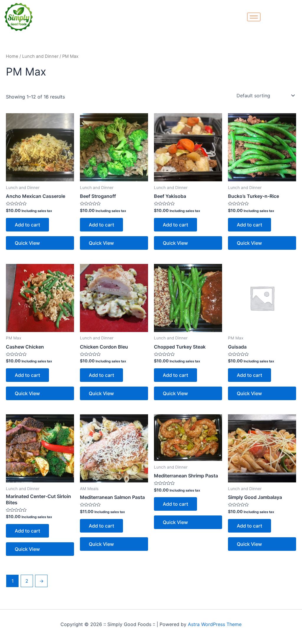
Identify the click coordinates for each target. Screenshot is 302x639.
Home (12, 56)
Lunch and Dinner (40, 56)
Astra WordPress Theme (215, 624)
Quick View (27, 243)
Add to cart (27, 225)
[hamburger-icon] (253, 17)
